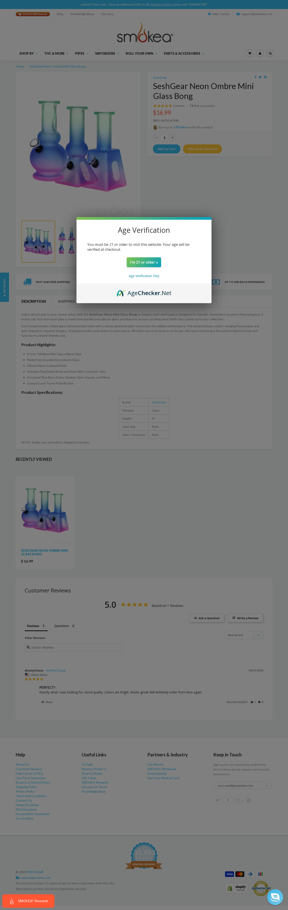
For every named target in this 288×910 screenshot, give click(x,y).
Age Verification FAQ (144, 276)
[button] (275, 897)
